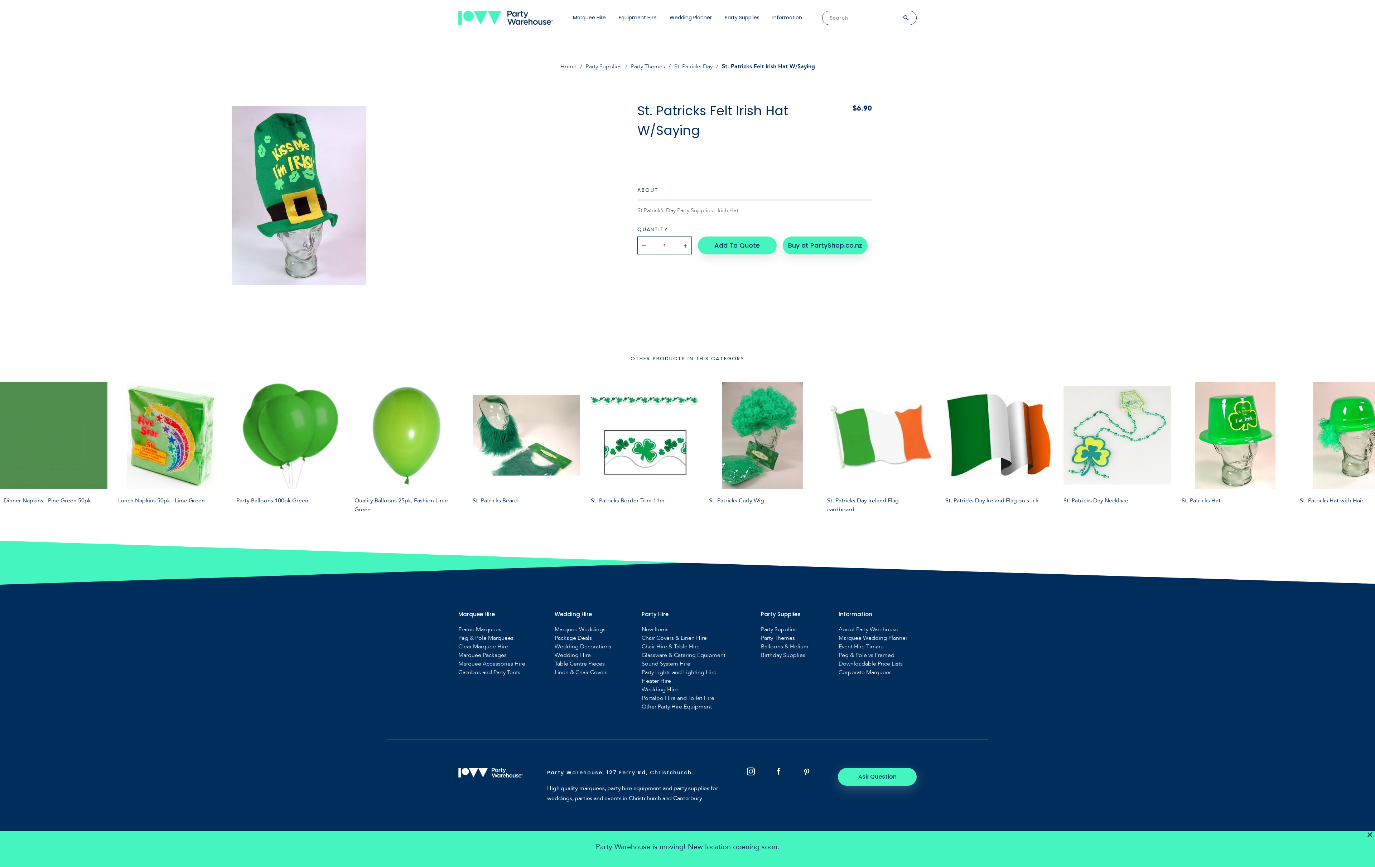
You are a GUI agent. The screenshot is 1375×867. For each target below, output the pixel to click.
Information (787, 17)
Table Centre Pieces (580, 664)
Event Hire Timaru (861, 646)
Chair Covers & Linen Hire (674, 638)
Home (568, 66)
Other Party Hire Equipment (677, 706)
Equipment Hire (638, 17)
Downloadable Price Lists (871, 664)
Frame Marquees (479, 629)
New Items (655, 629)
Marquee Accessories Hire (491, 664)
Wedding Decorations (583, 646)
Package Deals (573, 638)
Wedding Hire (573, 655)
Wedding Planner (691, 17)
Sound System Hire (666, 664)
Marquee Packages (482, 655)
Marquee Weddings (580, 629)
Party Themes (648, 66)
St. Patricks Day (693, 66)
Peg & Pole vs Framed (866, 655)
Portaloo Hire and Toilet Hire (678, 698)
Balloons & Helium (785, 646)
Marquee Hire (589, 17)
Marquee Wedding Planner (873, 638)
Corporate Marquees (865, 672)
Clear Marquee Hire (483, 646)
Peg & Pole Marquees (485, 638)
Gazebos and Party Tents (489, 672)
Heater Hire (656, 681)
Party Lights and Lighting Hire (679, 672)
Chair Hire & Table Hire (671, 646)
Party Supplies (742, 17)
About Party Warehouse (868, 629)
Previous (11, 446)
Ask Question (877, 777)
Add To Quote (737, 245)
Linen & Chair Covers (581, 672)
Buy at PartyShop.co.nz (825, 245)
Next (1364, 446)
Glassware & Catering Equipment (683, 655)
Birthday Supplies (783, 655)
